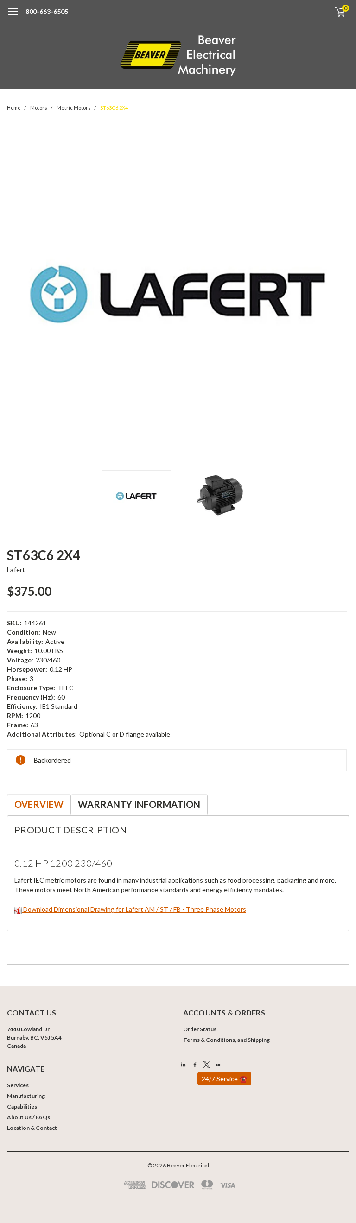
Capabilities (22, 1106)
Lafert (16, 570)
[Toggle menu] (12, 16)
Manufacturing (26, 1095)
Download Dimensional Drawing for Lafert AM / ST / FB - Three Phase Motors (134, 909)
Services (18, 1085)
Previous (16, 295)
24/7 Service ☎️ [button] (224, 1079)
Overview (39, 804)
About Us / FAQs (28, 1117)
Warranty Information (139, 804)
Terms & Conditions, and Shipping (226, 1039)
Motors (38, 108)
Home (14, 108)
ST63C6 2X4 (114, 108)
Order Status (199, 1029)
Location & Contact (32, 1127)
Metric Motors (74, 108)
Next (340, 295)
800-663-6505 (46, 11)
